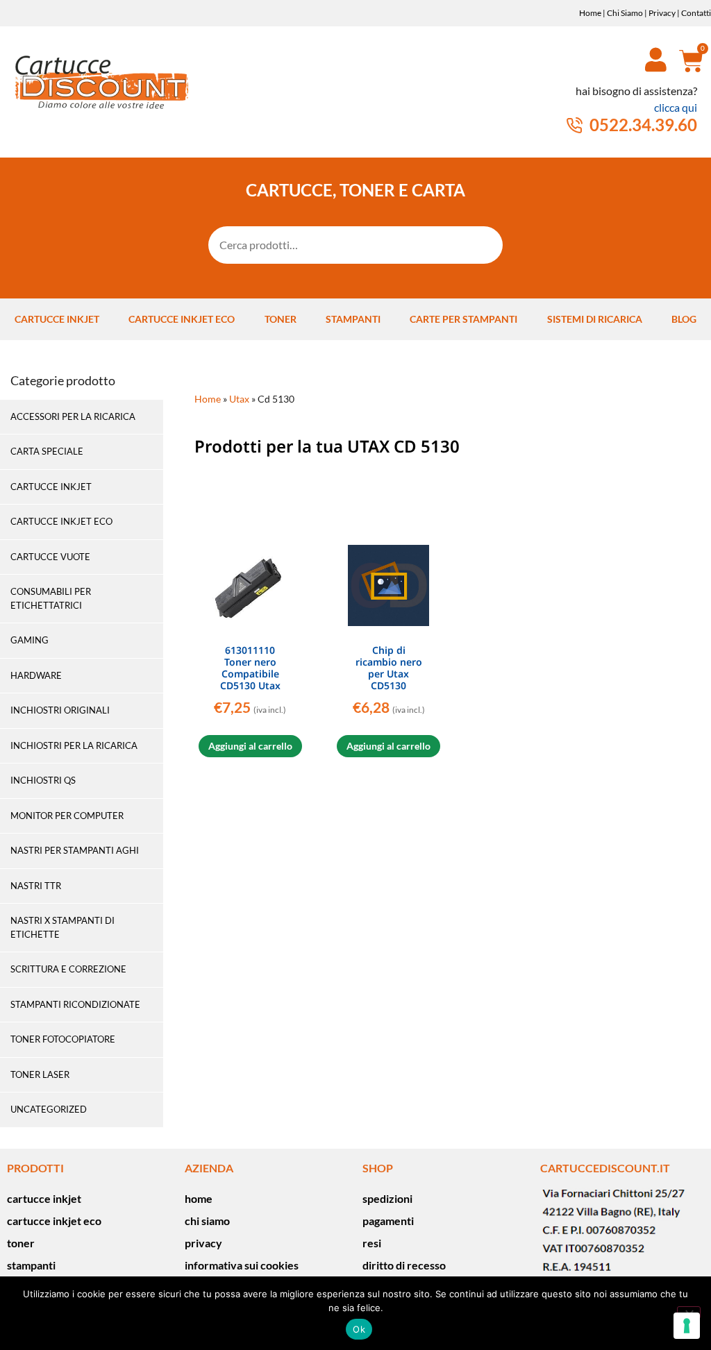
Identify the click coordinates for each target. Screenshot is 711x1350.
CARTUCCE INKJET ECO (61, 521)
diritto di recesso (404, 1265)
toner (280, 319)
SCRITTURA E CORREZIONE (68, 968)
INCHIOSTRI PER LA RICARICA (73, 745)
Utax (239, 399)
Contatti (696, 13)
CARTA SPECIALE (46, 451)
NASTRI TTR (35, 885)
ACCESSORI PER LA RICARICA (72, 416)
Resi (371, 1242)
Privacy (662, 13)
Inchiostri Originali (60, 710)
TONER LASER (39, 1074)
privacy (203, 1242)
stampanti (353, 319)
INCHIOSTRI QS (43, 780)
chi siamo (207, 1220)
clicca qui (675, 107)
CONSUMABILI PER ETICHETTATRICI (50, 598)
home (198, 1198)
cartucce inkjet (57, 319)
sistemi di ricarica (594, 319)
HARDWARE (36, 675)
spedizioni (387, 1198)
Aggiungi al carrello (250, 746)
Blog (683, 319)
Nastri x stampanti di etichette (62, 927)
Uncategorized (48, 1109)
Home (590, 13)
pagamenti (388, 1220)
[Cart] (686, 60)
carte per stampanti (463, 319)
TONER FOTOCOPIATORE (62, 1039)
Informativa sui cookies (242, 1265)
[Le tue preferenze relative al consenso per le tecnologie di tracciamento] (687, 1326)
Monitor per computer (67, 815)
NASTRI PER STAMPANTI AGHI (74, 850)
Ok (359, 1329)
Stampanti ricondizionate (75, 1004)
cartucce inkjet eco (181, 319)
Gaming (29, 640)
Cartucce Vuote (50, 556)
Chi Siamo (625, 13)
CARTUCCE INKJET (51, 486)
